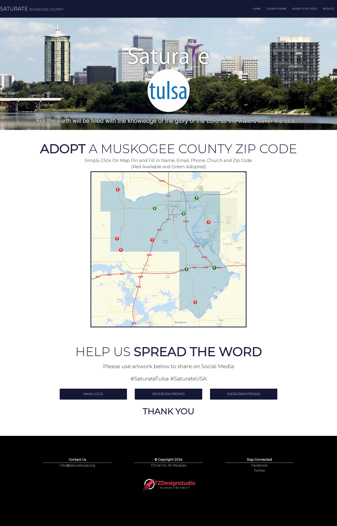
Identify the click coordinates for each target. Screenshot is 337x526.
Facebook (259, 465)
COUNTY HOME (276, 8)
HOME (257, 8)
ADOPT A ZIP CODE (304, 8)
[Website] (168, 485)
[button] (93, 394)
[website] (183, 213)
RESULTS (328, 8)
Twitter (259, 470)
